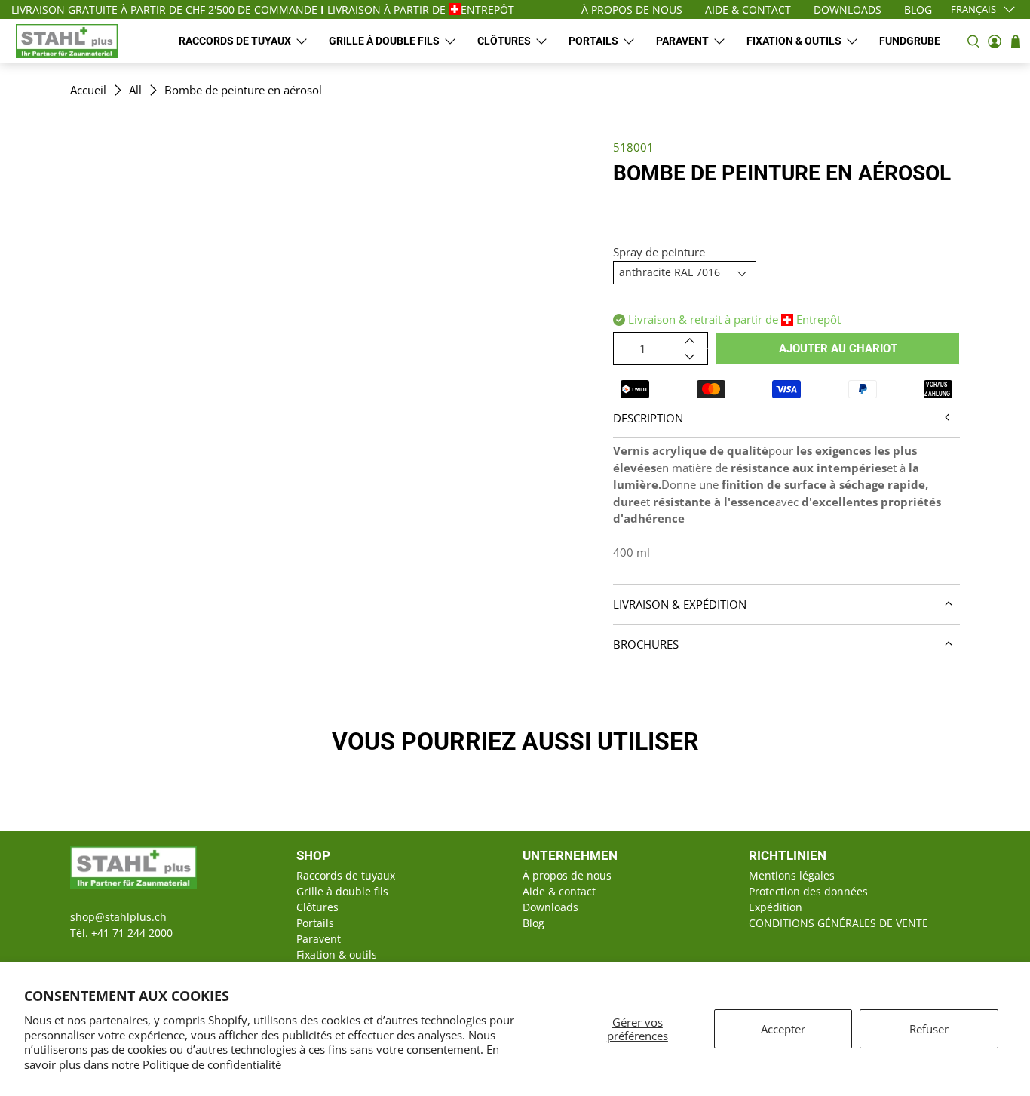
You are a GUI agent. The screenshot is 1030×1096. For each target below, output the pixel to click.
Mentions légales (792, 875)
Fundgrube (909, 41)
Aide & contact (559, 891)
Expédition (775, 907)
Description (648, 417)
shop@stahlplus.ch (118, 917)
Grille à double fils (384, 41)
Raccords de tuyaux (235, 41)
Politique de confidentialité (212, 1064)
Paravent (682, 41)
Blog (533, 923)
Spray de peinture (659, 251)
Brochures (646, 644)
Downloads (550, 907)
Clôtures (504, 41)
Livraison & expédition (679, 604)
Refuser (929, 1028)
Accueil (88, 90)
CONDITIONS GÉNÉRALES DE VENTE (838, 923)
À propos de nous (567, 875)
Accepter (783, 1028)
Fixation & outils (793, 41)
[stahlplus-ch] (67, 41)
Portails (593, 41)
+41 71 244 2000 (132, 933)
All (135, 90)
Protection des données (808, 891)
